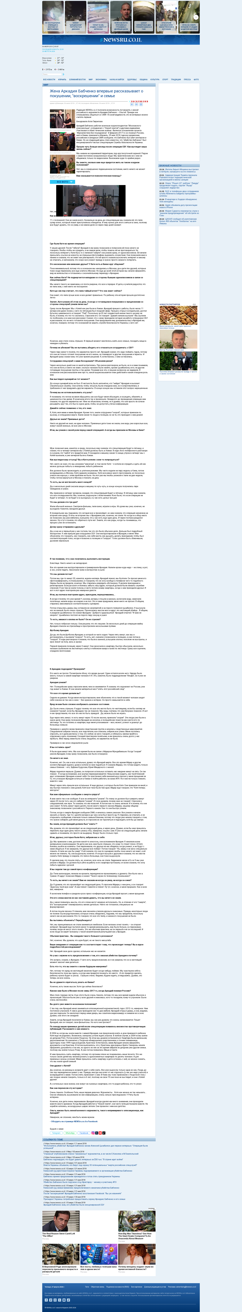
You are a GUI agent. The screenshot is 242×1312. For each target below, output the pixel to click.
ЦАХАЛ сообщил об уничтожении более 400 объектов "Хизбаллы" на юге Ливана (178, 221)
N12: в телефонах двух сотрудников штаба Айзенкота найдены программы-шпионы (179, 193)
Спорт (165, 80)
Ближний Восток (77, 80)
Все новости (49, 80)
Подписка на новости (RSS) (117, 1287)
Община (143, 80)
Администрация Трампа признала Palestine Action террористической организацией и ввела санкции (178, 177)
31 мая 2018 (80, 1174)
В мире (70, 1144)
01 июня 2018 (80, 1163)
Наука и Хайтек (117, 80)
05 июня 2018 (78, 1152)
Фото (196, 80)
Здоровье (132, 80)
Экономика (101, 80)
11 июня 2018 (80, 1144)
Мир (91, 80)
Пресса (187, 80)
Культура (154, 80)
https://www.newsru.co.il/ (55, 1144)
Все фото (62, 182)
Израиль (62, 80)
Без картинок (136, 1287)
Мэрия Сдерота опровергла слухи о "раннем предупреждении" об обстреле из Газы (179, 213)
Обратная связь (97, 1287)
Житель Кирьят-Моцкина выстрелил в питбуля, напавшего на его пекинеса (179, 170)
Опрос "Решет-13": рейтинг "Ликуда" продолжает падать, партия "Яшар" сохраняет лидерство (179, 185)
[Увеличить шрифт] (136, 104)
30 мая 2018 (80, 1197)
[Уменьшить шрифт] (132, 104)
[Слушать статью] (143, 104)
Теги (87, 1287)
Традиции (176, 80)
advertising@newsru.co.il (186, 1287)
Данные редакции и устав (155, 1287)
